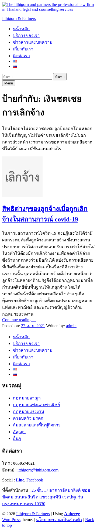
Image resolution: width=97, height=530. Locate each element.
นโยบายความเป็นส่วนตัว (59, 519)
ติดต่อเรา (21, 55)
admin (71, 325)
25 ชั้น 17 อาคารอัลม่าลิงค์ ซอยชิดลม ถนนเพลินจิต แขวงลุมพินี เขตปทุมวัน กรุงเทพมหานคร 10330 (46, 497)
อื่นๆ (17, 438)
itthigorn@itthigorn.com (38, 470)
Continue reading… (19, 319)
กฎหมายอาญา (27, 398)
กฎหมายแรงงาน (28, 411)
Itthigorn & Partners (19, 18)
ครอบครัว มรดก (28, 418)
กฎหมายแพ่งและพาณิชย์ (36, 404)
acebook (36, 480)
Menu (8, 83)
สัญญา (19, 431)
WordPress (11, 519)
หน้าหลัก (21, 28)
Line (20, 480)
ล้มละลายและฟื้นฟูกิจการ (37, 425)
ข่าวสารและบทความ (33, 42)
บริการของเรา (26, 35)
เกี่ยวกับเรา (23, 49)
